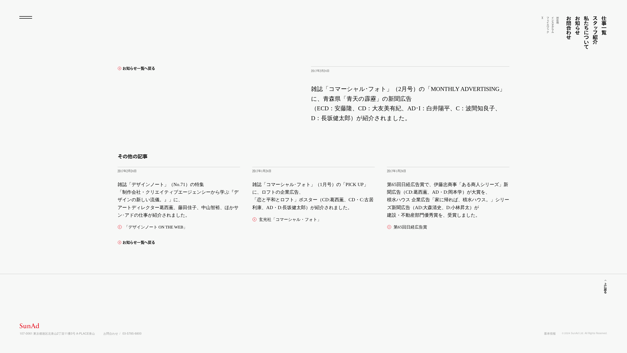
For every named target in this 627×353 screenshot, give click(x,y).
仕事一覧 (603, 25)
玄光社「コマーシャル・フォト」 (290, 219)
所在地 (557, 20)
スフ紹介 (595, 30)
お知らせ (577, 25)
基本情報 (550, 333)
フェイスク (548, 24)
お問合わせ (568, 27)
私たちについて (586, 32)
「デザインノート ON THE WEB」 (155, 227)
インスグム (553, 24)
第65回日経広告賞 (410, 227)
